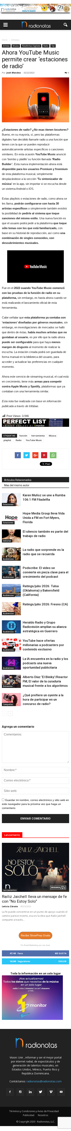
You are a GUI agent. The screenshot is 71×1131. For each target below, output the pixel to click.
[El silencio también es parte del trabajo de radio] (11, 535)
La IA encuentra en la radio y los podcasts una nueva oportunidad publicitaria (45, 663)
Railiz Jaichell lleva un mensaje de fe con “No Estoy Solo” (34, 899)
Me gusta (60, 953)
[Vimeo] (51, 1092)
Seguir (62, 961)
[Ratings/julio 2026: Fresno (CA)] (11, 608)
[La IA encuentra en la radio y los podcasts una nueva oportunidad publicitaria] (11, 663)
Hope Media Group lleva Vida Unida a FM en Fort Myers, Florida (44, 517)
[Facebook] (10, 1092)
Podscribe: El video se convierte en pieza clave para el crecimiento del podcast (45, 572)
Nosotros (43, 1115)
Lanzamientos (10, 890)
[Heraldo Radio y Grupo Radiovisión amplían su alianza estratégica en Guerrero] (11, 626)
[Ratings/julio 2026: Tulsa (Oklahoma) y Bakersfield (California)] (11, 590)
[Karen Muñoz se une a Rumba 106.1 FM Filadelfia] (11, 499)
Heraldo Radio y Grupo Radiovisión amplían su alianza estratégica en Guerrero (44, 627)
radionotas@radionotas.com (44, 1081)
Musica (16, 45)
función (23, 435)
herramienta (38, 435)
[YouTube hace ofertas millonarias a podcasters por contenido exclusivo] (11, 645)
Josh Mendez (13, 72)
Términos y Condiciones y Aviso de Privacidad (34, 1111)
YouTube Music (34, 440)
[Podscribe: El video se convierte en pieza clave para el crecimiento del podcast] (11, 572)
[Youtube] (61, 1092)
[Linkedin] (30, 1092)
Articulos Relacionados (17, 480)
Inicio (5, 39)
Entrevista (7, 686)
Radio (45, 45)
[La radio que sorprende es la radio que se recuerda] (11, 554)
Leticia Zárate (10, 906)
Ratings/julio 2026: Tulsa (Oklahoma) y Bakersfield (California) (41, 590)
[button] (65, 25)
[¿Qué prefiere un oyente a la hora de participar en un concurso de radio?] (11, 699)
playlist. (8, 440)
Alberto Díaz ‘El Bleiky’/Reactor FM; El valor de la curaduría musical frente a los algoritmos (45, 681)
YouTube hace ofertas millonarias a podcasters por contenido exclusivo (43, 645)
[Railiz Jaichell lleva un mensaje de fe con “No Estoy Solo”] (35, 867)
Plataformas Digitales (31, 45)
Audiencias (8, 559)
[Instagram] (20, 1092)
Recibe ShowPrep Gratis (35, 935)
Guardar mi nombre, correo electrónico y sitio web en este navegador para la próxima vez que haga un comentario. (35, 803)
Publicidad (28, 1115)
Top (53, 45)
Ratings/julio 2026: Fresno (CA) (45, 604)
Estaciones (8, 504)
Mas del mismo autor (16, 485)
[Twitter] (40, 1092)
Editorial (7, 540)
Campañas (8, 704)
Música (52, 435)
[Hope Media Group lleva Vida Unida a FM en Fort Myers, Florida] (11, 517)
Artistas (6, 45)
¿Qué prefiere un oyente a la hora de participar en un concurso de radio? (43, 699)
